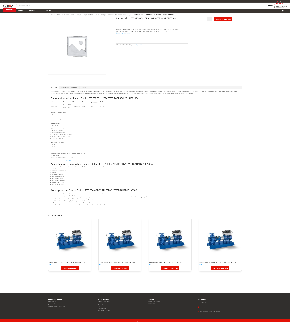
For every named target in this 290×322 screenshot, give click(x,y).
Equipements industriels (69, 15)
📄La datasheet (70, 161)
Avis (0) (83, 87)
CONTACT (48, 10)
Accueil (52, 15)
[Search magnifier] (271, 6)
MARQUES (21, 10)
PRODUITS (9, 10)
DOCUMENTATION (34, 10)
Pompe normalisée (120, 15)
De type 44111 (131, 15)
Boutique (57, 15)
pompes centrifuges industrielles (104, 15)
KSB (50, 264)
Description (54, 87)
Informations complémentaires (69, 87)
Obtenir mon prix (224, 19)
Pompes (79, 15)
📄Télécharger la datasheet (123, 33)
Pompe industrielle (88, 15)
